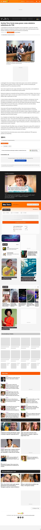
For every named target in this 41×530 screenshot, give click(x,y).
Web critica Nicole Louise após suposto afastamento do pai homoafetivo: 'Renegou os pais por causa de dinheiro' (10, 486)
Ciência (7, 383)
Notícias (7, 376)
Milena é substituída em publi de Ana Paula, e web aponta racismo (29, 485)
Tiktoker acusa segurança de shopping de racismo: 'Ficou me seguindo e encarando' (32, 458)
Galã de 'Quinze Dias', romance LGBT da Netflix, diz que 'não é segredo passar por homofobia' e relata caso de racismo (10, 451)
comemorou (26, 117)
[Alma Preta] (3, 137)
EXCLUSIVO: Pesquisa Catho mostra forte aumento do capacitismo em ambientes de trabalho (10, 465)
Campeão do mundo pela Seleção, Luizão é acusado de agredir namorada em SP (10, 433)
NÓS (10, 146)
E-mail (36, 1)
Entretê (6, 193)
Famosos (7, 390)
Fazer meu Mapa (11, 240)
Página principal (6, 1)
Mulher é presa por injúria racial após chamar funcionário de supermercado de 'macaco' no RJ (13, 458)
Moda (27, 397)
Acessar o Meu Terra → (16, 204)
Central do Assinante (30, 1)
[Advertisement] (28, 465)
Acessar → (17, 244)
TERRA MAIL (23, 1)
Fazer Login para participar (20, 160)
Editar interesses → (36, 209)
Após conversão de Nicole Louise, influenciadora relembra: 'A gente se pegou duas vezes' (29, 434)
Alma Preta (5, 146)
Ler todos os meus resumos (20, 222)
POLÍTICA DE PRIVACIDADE (29, 515)
